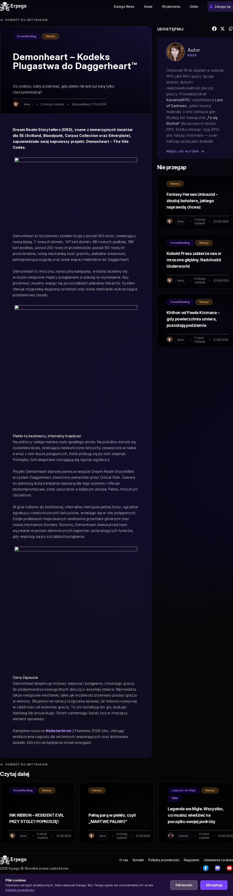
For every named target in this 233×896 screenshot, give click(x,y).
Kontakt (138, 860)
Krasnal (183, 836)
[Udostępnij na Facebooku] (214, 29)
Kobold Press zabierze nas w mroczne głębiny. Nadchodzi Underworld (194, 260)
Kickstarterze (58, 730)
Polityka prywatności (163, 860)
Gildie (194, 6)
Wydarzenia (171, 6)
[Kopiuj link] (230, 29)
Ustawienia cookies (218, 860)
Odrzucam (183, 885)
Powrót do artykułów (26, 20)
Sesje (148, 6)
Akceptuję (214, 885)
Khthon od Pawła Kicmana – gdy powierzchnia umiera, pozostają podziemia (193, 319)
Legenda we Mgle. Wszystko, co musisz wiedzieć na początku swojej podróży (195, 815)
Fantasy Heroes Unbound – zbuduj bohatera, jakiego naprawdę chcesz (192, 200)
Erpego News (124, 6)
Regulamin (191, 860)
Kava (27, 104)
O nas (123, 860)
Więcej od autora (182, 151)
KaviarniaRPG (178, 100)
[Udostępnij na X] (222, 29)
